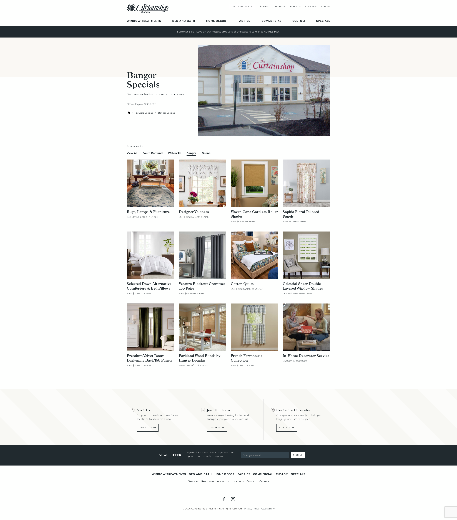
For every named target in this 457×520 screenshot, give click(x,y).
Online (206, 153)
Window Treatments (144, 21)
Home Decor (216, 21)
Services (264, 6)
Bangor (191, 153)
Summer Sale (185, 31)
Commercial (271, 21)
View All (132, 153)
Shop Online (241, 6)
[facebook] (224, 499)
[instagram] (233, 499)
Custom (298, 21)
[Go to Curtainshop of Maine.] (129, 112)
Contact (325, 6)
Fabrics (243, 21)
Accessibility (268, 508)
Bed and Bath (183, 21)
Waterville (174, 153)
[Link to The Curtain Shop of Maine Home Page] (148, 12)
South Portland (153, 153)
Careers (215, 427)
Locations (311, 6)
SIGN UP (298, 455)
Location (146, 427)
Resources (279, 6)
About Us (295, 6)
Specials (323, 21)
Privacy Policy (251, 508)
